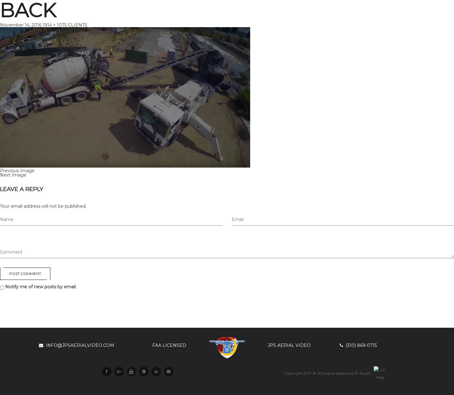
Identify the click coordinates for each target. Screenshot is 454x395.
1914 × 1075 (55, 25)
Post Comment (25, 273)
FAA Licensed (169, 345)
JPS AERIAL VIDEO (289, 345)
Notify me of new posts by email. (41, 286)
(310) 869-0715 (360, 345)
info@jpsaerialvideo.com (78, 345)
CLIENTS (77, 25)
